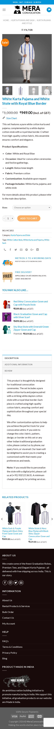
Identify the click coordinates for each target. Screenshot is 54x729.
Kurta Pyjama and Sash (22, 20)
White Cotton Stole (14, 240)
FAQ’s (5, 641)
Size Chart (11, 118)
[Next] (47, 59)
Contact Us (8, 617)
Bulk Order (8, 612)
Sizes (4, 207)
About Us (7, 600)
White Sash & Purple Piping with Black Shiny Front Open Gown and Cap (12, 532)
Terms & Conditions (12, 646)
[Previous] (7, 59)
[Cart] (49, 9)
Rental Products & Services (16, 606)
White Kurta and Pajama (33, 240)
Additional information (19, 364)
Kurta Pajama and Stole (20, 235)
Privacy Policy (9, 652)
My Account (8, 623)
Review (8, 371)
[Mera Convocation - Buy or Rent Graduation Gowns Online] (27, 10)
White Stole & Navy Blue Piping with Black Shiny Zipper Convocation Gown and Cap (39, 533)
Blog (4, 658)
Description (11, 358)
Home (6, 20)
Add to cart (28, 218)
